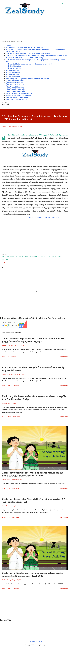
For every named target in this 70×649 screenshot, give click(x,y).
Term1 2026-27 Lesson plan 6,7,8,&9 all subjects (24, 47)
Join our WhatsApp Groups (17, 97)
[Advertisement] (35, 28)
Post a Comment (14, 385)
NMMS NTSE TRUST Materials (18, 95)
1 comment (12, 356)
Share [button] (4, 262)
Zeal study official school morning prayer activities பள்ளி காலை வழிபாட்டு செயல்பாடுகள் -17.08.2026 (32, 574)
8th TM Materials (13, 74)
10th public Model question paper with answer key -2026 (29, 64)
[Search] (62, 3)
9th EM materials (13, 72)
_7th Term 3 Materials (15, 89)
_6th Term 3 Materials (15, 91)
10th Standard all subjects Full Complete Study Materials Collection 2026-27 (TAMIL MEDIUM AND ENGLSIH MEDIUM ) (36, 56)
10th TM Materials (13, 66)
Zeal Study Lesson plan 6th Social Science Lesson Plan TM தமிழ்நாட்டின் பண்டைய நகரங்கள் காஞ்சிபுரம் (33, 340)
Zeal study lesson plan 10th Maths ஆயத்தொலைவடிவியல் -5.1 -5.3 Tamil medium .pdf (33, 500)
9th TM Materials (13, 70)
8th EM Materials (13, 76)
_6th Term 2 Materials (15, 85)
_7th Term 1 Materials (15, 81)
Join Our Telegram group (16, 99)
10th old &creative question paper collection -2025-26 (28, 53)
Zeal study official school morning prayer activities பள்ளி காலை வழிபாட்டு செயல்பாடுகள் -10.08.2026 (32, 474)
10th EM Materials (13, 68)
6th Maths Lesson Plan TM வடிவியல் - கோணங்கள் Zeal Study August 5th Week (33, 369)
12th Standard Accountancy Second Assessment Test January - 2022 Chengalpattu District (31, 258)
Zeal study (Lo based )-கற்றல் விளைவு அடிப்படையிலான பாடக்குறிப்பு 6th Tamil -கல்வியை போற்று (34, 398)
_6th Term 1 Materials (15, 83)
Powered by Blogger (36, 641)
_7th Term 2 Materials (15, 87)
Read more (64, 356)
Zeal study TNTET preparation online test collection (27, 79)
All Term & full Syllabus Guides (19, 93)
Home (8, 45)
